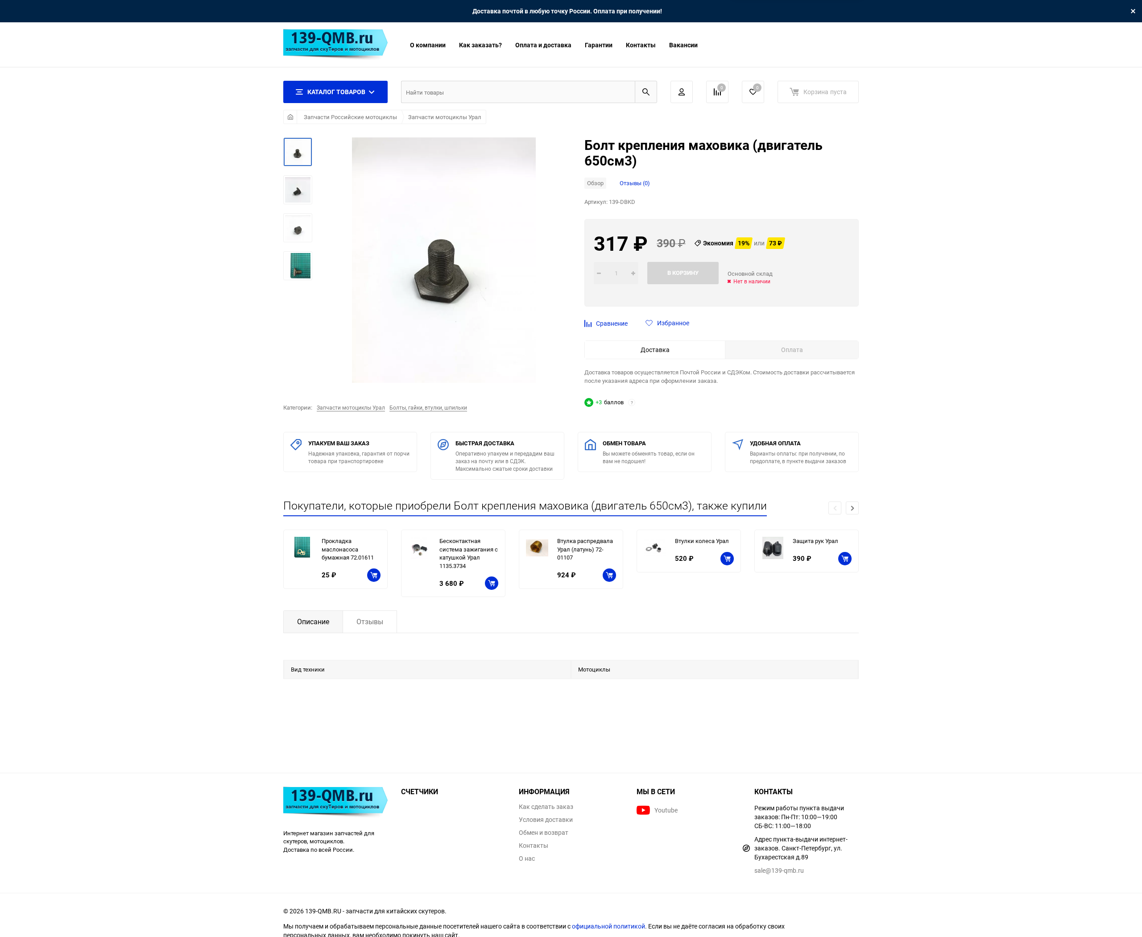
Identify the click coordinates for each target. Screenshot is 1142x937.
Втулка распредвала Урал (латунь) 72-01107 (585, 549)
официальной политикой (608, 926)
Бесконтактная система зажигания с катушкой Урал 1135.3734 (468, 553)
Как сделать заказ (546, 807)
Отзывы (369, 621)
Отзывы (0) (635, 183)
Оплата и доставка (543, 45)
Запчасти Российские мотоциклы (350, 117)
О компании (428, 45)
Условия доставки (546, 820)
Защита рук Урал (815, 541)
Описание (313, 621)
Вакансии (683, 45)
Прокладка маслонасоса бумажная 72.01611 (348, 549)
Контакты (641, 45)
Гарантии (598, 45)
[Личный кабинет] (681, 92)
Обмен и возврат (543, 832)
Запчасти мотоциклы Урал (444, 117)
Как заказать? (480, 45)
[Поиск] (646, 92)
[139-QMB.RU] (335, 803)
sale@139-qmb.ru (779, 870)
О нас (527, 858)
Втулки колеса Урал (702, 541)
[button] (852, 508)
